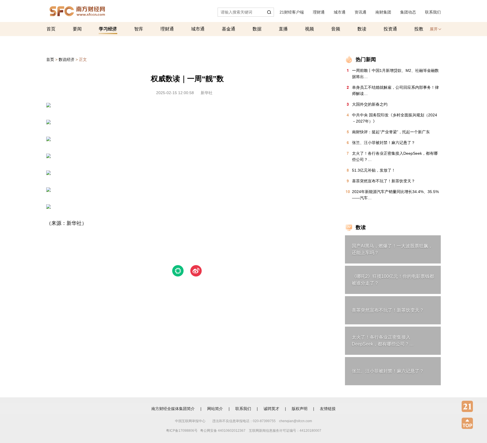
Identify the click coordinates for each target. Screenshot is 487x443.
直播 (283, 28)
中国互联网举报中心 (190, 421)
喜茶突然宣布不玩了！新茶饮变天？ (383, 181)
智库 (138, 28)
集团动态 (408, 12)
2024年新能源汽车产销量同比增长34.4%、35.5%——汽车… (395, 194)
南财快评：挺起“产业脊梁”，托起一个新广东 (391, 132)
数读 (361, 28)
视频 (309, 28)
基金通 (228, 28)
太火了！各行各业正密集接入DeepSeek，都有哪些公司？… (395, 156)
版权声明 (299, 408)
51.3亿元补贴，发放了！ (373, 170)
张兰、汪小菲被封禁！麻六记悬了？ (383, 142)
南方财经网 (77, 9)
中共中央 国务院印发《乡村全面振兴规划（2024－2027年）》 (394, 118)
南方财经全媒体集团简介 (173, 408)
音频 (335, 28)
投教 (418, 28)
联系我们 (433, 12)
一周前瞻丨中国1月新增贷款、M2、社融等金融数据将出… (395, 73)
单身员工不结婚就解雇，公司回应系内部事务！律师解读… (395, 90)
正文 (83, 59)
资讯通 (360, 12)
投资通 (390, 28)
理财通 (319, 12)
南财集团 (383, 12)
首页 (51, 28)
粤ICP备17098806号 (182, 431)
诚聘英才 (271, 408)
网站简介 (215, 408)
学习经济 (108, 28)
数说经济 (66, 59)
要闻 (77, 28)
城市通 (340, 12)
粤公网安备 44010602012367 (222, 431)
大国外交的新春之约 (370, 104)
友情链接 (328, 408)
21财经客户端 (292, 12)
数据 (257, 28)
